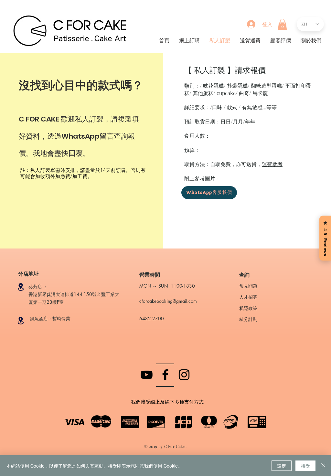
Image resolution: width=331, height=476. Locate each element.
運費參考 (272, 164)
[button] (282, 24)
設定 (281, 465)
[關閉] (323, 465)
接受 (305, 465)
